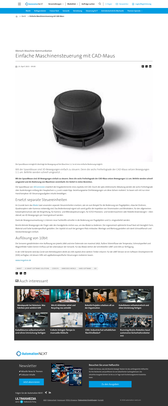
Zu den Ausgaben (110, 384)
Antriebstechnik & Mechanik (112, 11)
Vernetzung (77, 11)
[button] (20, 324)
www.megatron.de (23, 260)
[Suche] (99, 4)
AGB (44, 400)
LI (50, 392)
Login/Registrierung (143, 4)
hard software (85, 268)
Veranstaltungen (54, 4)
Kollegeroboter (40, 11)
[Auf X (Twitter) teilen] (147, 66)
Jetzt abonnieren (31, 382)
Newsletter (123, 4)
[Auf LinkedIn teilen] (150, 66)
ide (95, 268)
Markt (28, 11)
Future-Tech (54, 11)
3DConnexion (39, 187)
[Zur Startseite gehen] (34, 4)
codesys (55, 268)
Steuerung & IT (92, 11)
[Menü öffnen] (19, 4)
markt (19, 268)
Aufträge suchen (88, 4)
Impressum (61, 400)
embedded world (69, 268)
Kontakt (101, 400)
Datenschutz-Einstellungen (87, 400)
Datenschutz (52, 400)
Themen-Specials (134, 11)
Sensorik (66, 11)
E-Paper (109, 4)
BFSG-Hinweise (71, 400)
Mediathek (71, 4)
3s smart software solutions (37, 268)
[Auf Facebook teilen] (143, 66)
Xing (46, 392)
